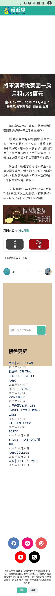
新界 (29, 106)
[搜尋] (19, 3)
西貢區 (37, 106)
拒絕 (33, 590)
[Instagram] (29, 3)
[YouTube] (43, 3)
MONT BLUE (17, 397)
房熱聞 (11, 106)
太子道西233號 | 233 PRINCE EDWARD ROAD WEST (24, 410)
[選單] (50, 10)
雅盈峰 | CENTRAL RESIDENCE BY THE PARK (22, 376)
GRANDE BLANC (19, 389)
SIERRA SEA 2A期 (20, 423)
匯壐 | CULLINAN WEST (24, 461)
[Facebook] (25, 3)
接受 (22, 590)
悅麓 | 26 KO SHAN (21, 363)
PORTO (13, 431)
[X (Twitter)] (38, 3)
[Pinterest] (34, 3)
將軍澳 (20, 106)
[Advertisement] (27, 44)
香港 (45, 106)
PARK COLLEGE (19, 452)
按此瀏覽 (23, 230)
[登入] (49, 3)
